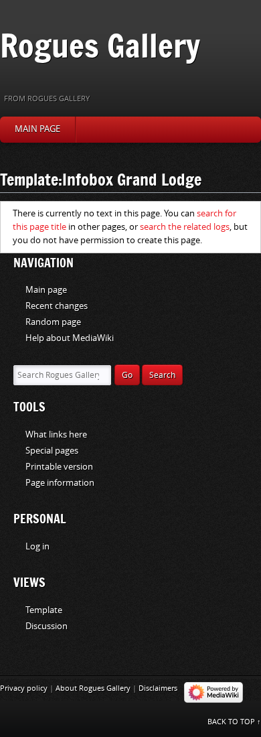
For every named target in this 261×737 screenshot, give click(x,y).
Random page (53, 322)
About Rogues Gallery (93, 688)
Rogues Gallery (100, 45)
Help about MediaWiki (69, 338)
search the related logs (185, 227)
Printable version (59, 467)
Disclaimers (158, 688)
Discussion (46, 626)
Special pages (51, 451)
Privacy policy (24, 688)
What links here (56, 434)
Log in (37, 546)
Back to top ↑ (234, 722)
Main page (37, 129)
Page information (59, 483)
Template (43, 610)
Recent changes (56, 306)
